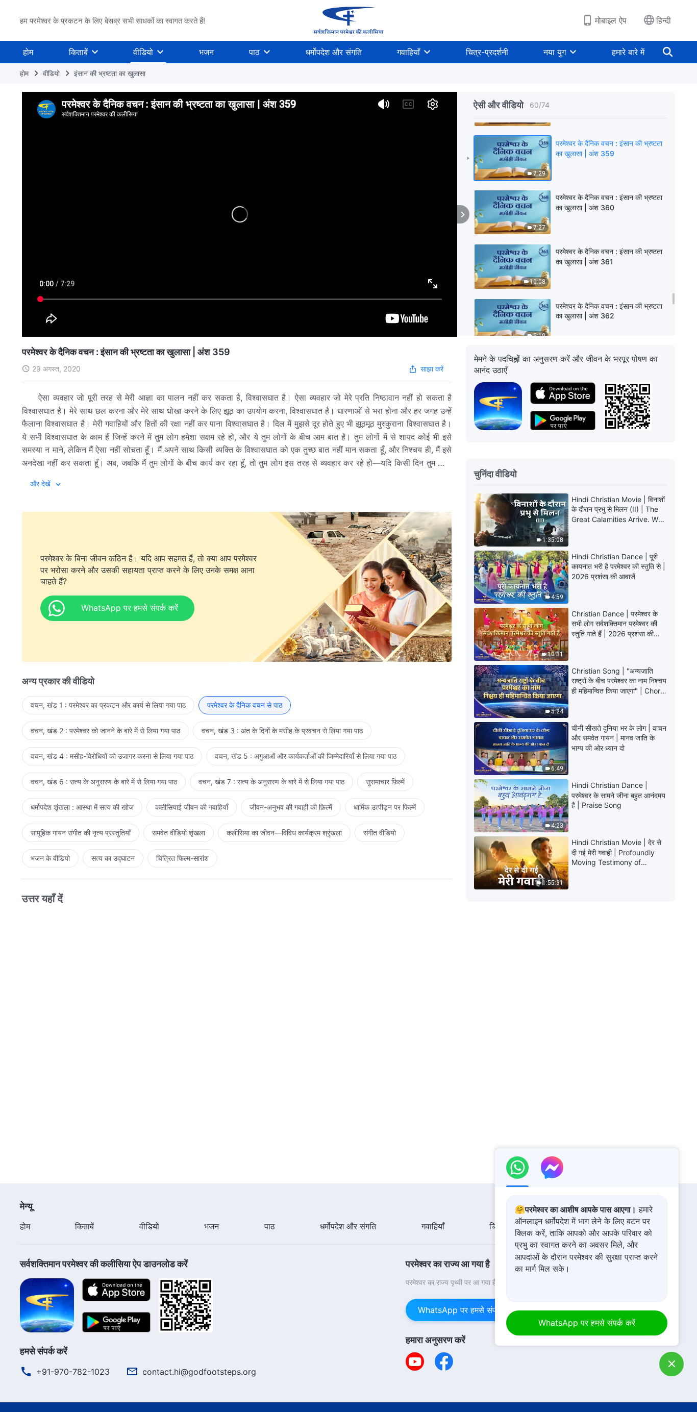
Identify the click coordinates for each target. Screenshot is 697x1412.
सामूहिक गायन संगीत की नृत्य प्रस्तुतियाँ (81, 832)
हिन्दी (663, 20)
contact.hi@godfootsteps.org (199, 1372)
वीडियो (143, 52)
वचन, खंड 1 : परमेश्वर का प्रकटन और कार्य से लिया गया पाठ (108, 705)
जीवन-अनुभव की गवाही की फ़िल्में (291, 807)
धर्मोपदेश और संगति (334, 52)
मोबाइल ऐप (611, 20)
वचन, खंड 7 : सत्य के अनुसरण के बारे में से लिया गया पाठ (271, 781)
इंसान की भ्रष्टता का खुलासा (109, 73)
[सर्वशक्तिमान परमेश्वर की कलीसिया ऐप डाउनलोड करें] (47, 1304)
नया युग (554, 52)
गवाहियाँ (408, 52)
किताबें (78, 52)
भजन (206, 52)
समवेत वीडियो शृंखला (178, 832)
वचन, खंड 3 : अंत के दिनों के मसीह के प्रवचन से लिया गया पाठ (282, 730)
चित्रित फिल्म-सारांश (182, 858)
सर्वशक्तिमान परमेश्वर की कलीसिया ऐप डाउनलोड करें (104, 1263)
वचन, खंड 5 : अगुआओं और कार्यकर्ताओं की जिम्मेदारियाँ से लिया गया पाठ (305, 756)
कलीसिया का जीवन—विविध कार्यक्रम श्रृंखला (284, 832)
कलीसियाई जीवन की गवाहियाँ (191, 807)
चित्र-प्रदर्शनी (487, 52)
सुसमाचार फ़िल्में (385, 781)
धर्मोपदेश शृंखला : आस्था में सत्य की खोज (82, 807)
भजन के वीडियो (50, 858)
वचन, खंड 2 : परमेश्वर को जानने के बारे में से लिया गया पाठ (105, 730)
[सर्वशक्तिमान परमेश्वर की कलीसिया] (348, 20)
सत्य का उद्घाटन (113, 858)
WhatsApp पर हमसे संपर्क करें (466, 1310)
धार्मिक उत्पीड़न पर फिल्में (385, 807)
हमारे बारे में (628, 52)
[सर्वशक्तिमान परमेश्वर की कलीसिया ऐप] (498, 405)
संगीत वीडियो (379, 832)
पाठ (254, 52)
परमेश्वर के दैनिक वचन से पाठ (244, 705)
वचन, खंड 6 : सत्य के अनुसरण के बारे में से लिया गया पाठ (104, 781)
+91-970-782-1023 (73, 1372)
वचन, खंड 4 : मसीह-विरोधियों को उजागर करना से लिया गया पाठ (112, 756)
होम (28, 52)
